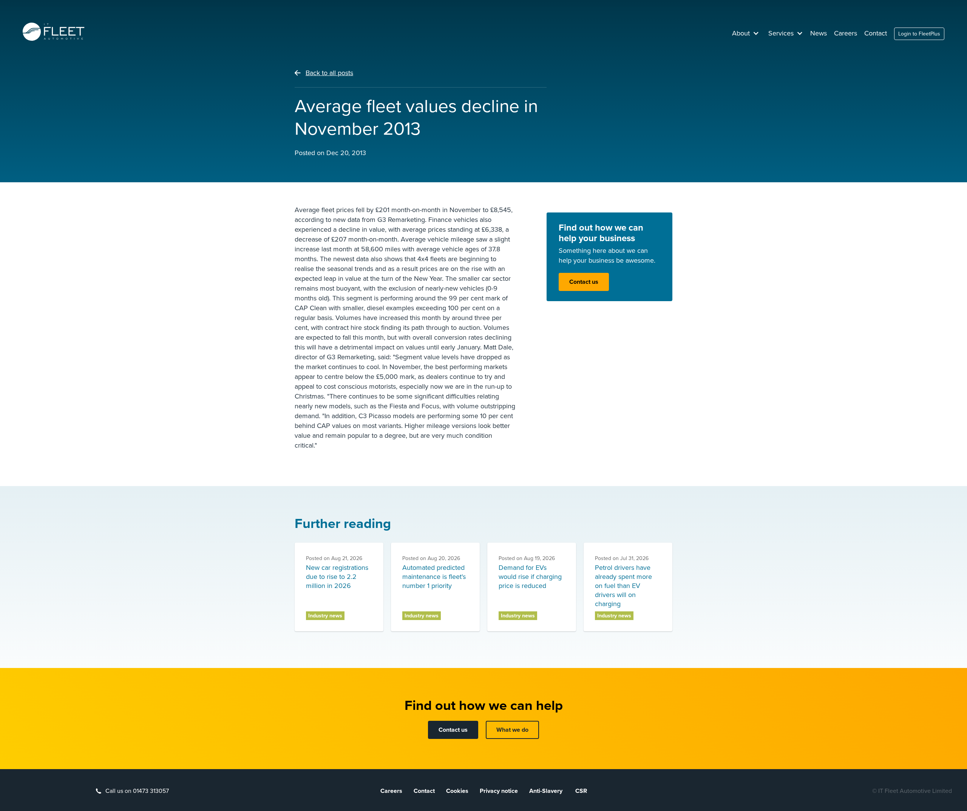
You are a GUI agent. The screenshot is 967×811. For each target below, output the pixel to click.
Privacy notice (499, 791)
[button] (745, 33)
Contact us (583, 282)
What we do (512, 730)
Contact (875, 33)
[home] (54, 32)
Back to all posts (329, 73)
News (818, 33)
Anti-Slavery (546, 791)
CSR (581, 791)
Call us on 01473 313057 (137, 791)
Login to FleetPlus (919, 34)
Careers (845, 33)
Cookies (457, 791)
